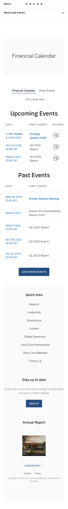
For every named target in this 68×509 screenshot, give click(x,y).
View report (32, 465)
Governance (34, 320)
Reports (34, 304)
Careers (34, 328)
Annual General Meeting (44, 198)
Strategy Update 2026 (38, 136)
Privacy (37, 473)
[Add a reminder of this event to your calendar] (56, 135)
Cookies (27, 473)
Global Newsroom (35, 336)
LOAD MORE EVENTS (34, 271)
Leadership (34, 312)
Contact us (35, 361)
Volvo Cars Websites (35, 353)
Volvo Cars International (35, 345)
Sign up (34, 403)
